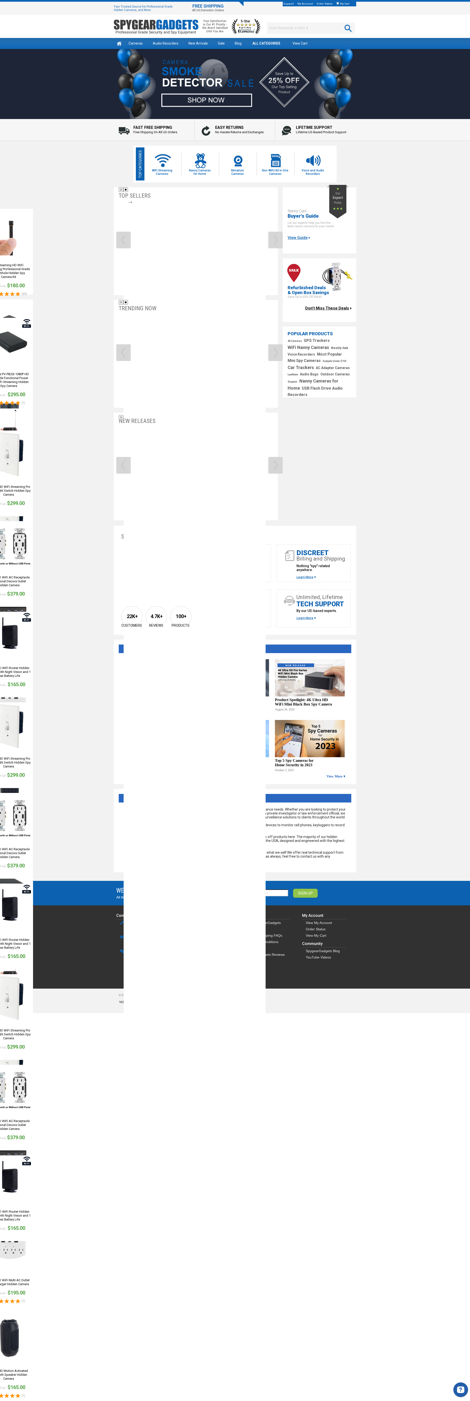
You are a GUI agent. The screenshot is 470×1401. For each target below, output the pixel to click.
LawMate (293, 374)
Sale (221, 43)
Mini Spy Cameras (304, 360)
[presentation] (123, 240)
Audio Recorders (165, 43)
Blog (238, 43)
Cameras (136, 43)
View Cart (300, 43)
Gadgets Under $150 (334, 361)
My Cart (345, 3)
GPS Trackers (317, 340)
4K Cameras (295, 341)
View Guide (297, 237)
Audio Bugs (309, 374)
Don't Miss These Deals (327, 308)
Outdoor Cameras (335, 374)
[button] (121, 189)
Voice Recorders (301, 354)
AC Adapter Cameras (333, 368)
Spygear (292, 381)
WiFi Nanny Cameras (308, 347)
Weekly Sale (339, 348)
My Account (305, 3)
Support (288, 3)
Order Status (324, 3)
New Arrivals (198, 43)
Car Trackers (301, 367)
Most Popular (329, 354)
